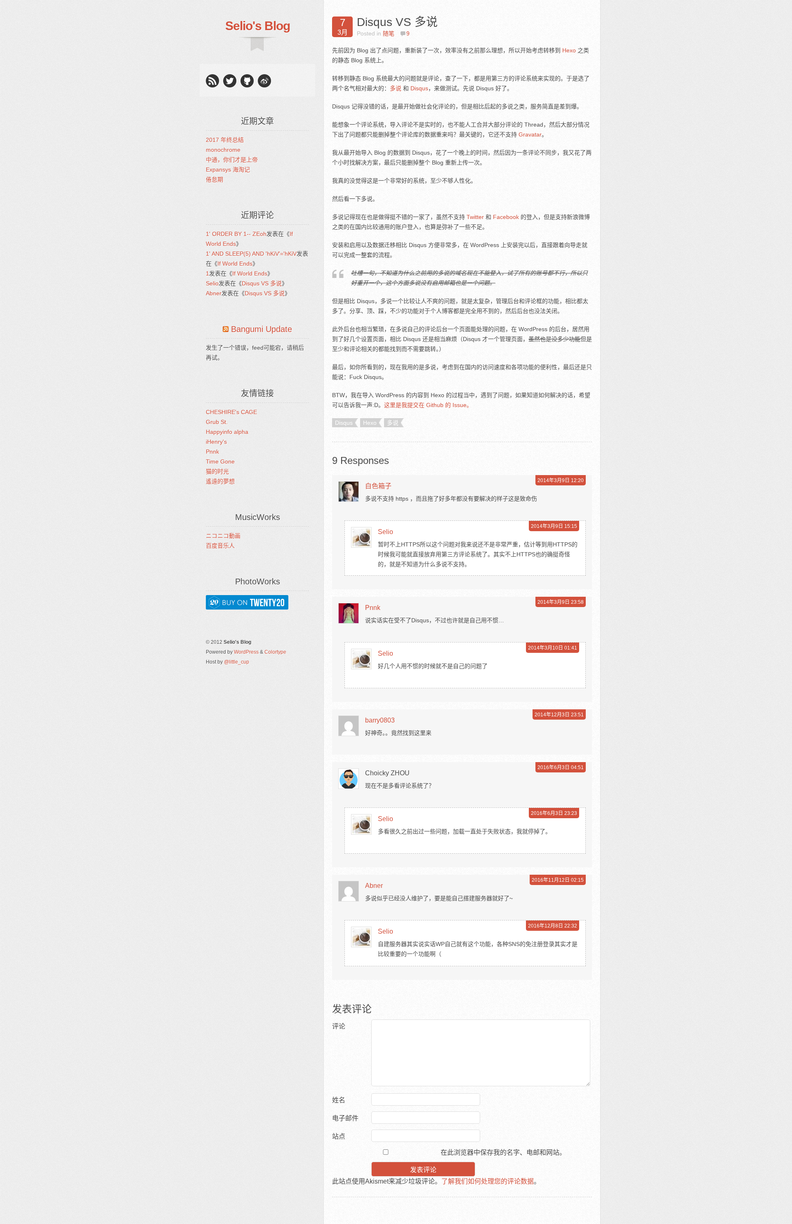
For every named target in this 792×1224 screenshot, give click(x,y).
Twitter (475, 217)
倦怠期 (214, 179)
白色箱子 (378, 486)
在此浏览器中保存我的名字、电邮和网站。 (503, 1152)
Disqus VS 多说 (262, 283)
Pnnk (212, 451)
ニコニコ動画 (223, 535)
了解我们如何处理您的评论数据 (487, 1181)
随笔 (388, 33)
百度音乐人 (220, 545)
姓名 (338, 1100)
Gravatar (530, 134)
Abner (214, 293)
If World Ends (234, 263)
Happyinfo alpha (227, 431)
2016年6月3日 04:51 (560, 767)
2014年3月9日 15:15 (554, 526)
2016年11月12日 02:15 (558, 880)
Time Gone (220, 461)
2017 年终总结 (225, 140)
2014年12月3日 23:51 (559, 715)
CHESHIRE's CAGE (231, 412)
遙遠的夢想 (220, 481)
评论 (338, 1026)
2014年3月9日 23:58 (560, 602)
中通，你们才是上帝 (232, 159)
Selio (212, 283)
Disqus (419, 88)
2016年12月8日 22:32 (552, 926)
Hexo (569, 50)
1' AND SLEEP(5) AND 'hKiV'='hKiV (251, 253)
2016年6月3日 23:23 (554, 813)
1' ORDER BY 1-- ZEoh (236, 234)
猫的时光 (217, 471)
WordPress (246, 652)
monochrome (223, 149)
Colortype (275, 652)
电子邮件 (345, 1118)
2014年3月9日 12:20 (560, 480)
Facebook (506, 217)
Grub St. (217, 422)
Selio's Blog (257, 26)
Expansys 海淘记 (228, 169)
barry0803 (380, 720)
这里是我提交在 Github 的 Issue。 (428, 405)
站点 (338, 1136)
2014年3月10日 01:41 (552, 648)
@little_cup (236, 662)
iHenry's (216, 441)
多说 (395, 88)
